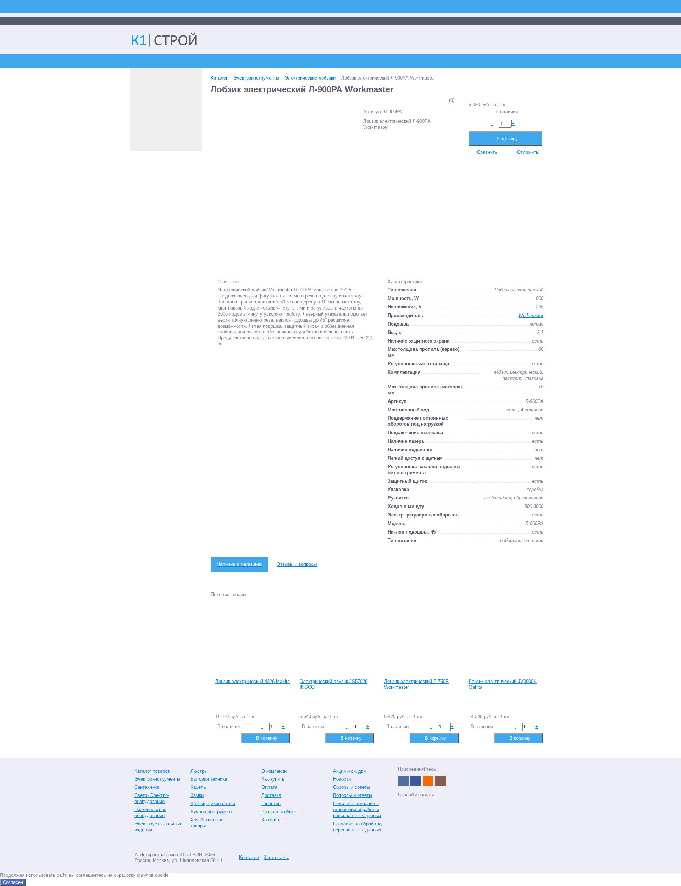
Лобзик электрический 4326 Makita (252, 681)
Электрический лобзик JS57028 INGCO (333, 684)
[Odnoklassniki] (428, 781)
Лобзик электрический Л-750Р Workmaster (416, 684)
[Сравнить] (220, 738)
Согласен (13, 882)
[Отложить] (231, 738)
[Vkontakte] (403, 781)
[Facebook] (415, 781)
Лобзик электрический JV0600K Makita (503, 684)
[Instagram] (440, 781)
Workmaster (531, 315)
